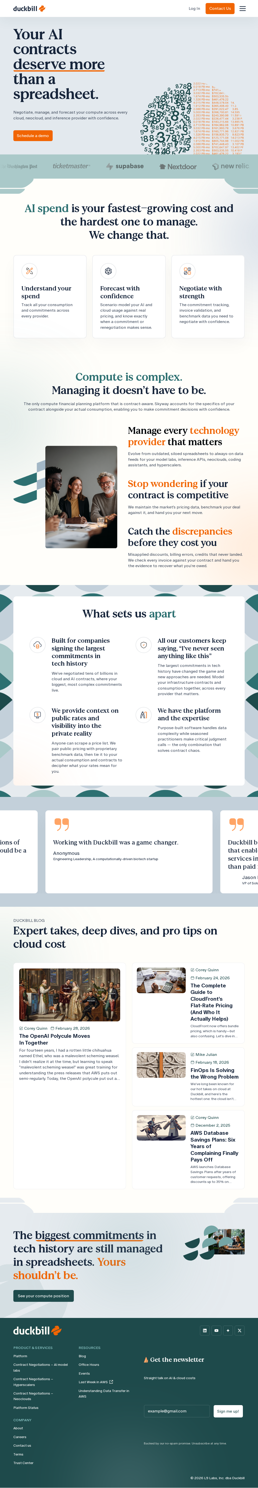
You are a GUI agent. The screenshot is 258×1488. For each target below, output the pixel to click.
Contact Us (220, 8)
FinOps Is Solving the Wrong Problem (214, 1073)
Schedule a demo (33, 135)
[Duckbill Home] (29, 8)
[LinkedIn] (205, 1330)
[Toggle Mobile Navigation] (243, 9)
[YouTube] (216, 1330)
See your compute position (43, 1295)
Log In (194, 8)
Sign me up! (228, 1411)
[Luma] (228, 1330)
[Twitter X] (240, 1330)
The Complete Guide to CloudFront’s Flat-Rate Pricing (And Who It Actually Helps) (211, 1002)
